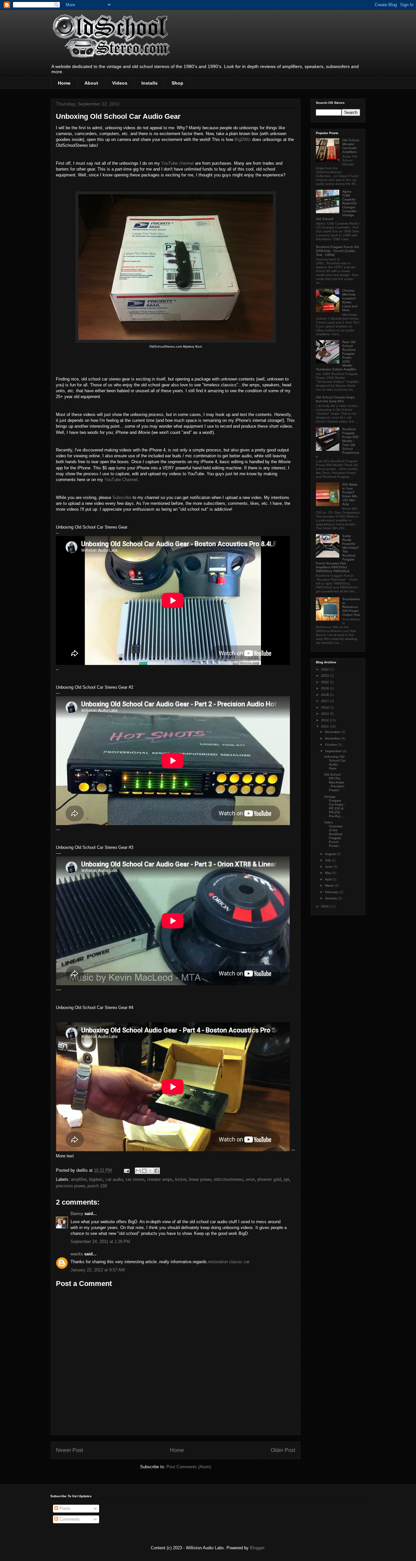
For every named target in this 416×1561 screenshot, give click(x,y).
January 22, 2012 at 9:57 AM (98, 1269)
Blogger (257, 1547)
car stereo (134, 1179)
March (330, 885)
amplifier (78, 1179)
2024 (325, 669)
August (331, 854)
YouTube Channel (120, 479)
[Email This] (138, 1170)
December (333, 732)
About (91, 83)
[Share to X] (150, 1170)
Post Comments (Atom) (188, 1466)
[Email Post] (126, 1170)
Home (64, 83)
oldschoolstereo (228, 1179)
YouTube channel (177, 163)
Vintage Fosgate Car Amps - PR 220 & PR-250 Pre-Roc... (334, 806)
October (331, 744)
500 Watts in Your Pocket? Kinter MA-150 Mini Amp (350, 494)
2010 (325, 906)
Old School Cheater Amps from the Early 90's (335, 399)
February (332, 892)
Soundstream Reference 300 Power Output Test (351, 606)
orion (250, 1179)
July (328, 860)
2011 (325, 726)
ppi (286, 1179)
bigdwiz (96, 1179)
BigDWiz (243, 139)
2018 (325, 695)
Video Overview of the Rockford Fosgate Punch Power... (333, 834)
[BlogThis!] (144, 1170)
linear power (200, 1179)
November (333, 738)
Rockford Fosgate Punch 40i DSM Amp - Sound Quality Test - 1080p (337, 250)
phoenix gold (269, 1179)
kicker (180, 1179)
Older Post (283, 1450)
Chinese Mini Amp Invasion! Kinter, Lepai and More (350, 300)
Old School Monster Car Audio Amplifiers (350, 146)
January (331, 898)
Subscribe (121, 497)
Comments (69, 1519)
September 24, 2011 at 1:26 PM (100, 1241)
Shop (177, 83)
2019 (325, 688)
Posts (64, 1508)
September (334, 751)
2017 (325, 701)
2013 (325, 713)
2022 (325, 682)
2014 (325, 707)
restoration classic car (229, 1261)
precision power (70, 1185)
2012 (325, 720)
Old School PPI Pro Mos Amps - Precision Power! (334, 782)
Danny (77, 1213)
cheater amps (160, 1179)
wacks (77, 1253)
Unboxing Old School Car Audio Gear (334, 762)
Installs (149, 83)
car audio (114, 1179)
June (329, 866)
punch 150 (97, 1185)
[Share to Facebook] (156, 1170)
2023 (325, 675)
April (328, 879)
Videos (119, 83)
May (328, 873)
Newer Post (69, 1450)
